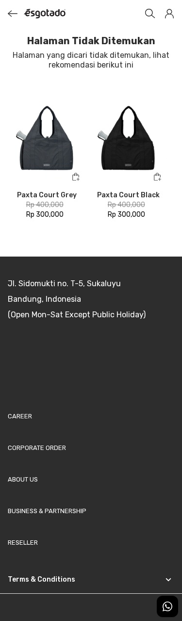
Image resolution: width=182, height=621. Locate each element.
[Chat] (167, 606)
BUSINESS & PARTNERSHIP (47, 511)
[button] (169, 13)
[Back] (12, 13)
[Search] (150, 13)
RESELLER (23, 542)
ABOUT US (23, 479)
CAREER (20, 416)
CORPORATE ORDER (37, 447)
